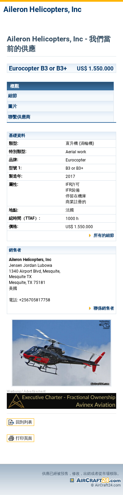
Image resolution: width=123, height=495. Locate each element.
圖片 (12, 106)
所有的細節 (104, 235)
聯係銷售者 (104, 308)
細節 (12, 95)
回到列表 (24, 422)
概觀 (14, 86)
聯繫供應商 (19, 116)
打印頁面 (24, 438)
